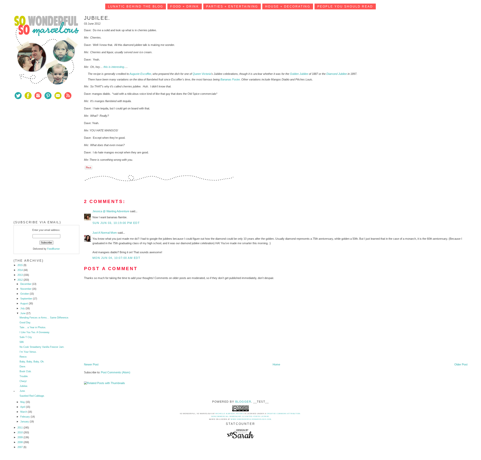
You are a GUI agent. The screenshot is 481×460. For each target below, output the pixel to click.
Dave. (23, 366)
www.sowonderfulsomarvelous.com (251, 419)
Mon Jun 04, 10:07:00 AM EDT (116, 257)
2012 (20, 279)
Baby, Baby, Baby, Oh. (32, 361)
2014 (20, 270)
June (23, 313)
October (25, 293)
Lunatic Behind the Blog (135, 6)
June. (23, 391)
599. (22, 342)
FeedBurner (53, 248)
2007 (20, 447)
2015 (20, 265)
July (23, 308)
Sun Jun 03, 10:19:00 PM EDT (116, 222)
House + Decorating (287, 6)
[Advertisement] (42, 129)
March (24, 411)
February (25, 416)
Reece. (23, 356)
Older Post (460, 364)
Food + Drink (184, 6)
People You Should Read (345, 6)
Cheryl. (23, 381)
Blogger (243, 401)
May (23, 402)
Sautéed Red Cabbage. (32, 395)
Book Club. (26, 371)
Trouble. (24, 376)
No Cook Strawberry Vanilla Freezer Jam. (42, 347)
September (26, 298)
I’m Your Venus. (28, 351)
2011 (20, 427)
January (25, 421)
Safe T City (26, 337)
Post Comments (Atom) (115, 372)
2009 (20, 437)
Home (276, 364)
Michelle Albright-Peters (230, 414)
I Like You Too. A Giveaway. (35, 332)
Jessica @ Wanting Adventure (111, 211)
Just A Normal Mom (105, 232)
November (26, 288)
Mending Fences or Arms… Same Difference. (44, 317)
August (24, 303)
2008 (20, 442)
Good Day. (25, 322)
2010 (20, 432)
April (23, 406)
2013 (20, 275)
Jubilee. (24, 386)
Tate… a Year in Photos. (33, 327)
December (26, 284)
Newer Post (91, 364)
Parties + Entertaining (232, 6)
